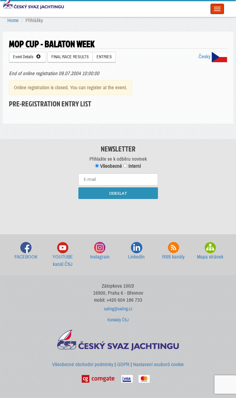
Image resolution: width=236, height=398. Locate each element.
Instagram (99, 256)
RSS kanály (173, 256)
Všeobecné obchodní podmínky (82, 364)
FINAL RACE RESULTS (70, 57)
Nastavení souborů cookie (158, 364)
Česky (205, 56)
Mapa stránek (210, 256)
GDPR (123, 364)
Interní (134, 166)
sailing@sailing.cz (118, 309)
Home (13, 20)
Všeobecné (110, 166)
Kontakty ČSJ (118, 320)
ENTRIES (104, 57)
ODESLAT (118, 193)
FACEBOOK (25, 256)
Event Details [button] (24, 57)
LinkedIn (136, 256)
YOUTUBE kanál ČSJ (63, 260)
